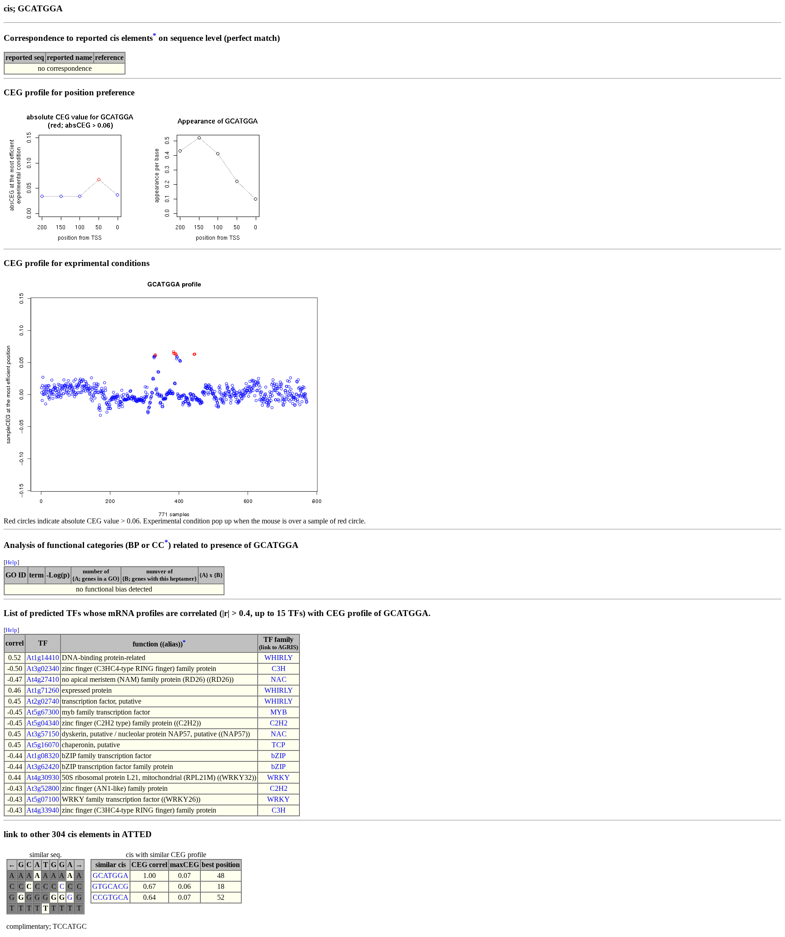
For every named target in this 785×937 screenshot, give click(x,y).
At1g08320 (42, 755)
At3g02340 (42, 668)
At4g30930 (42, 777)
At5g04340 (42, 723)
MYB (278, 712)
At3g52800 (42, 788)
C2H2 (279, 723)
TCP (278, 745)
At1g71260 (42, 690)
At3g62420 (42, 766)
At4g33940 (42, 810)
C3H (279, 668)
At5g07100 (42, 799)
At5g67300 (42, 712)
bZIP (278, 755)
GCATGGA (111, 875)
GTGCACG (110, 886)
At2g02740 (42, 701)
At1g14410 (42, 657)
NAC (279, 679)
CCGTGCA (111, 897)
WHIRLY (278, 657)
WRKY (278, 777)
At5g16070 (42, 745)
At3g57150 (42, 734)
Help (11, 562)
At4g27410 (42, 679)
